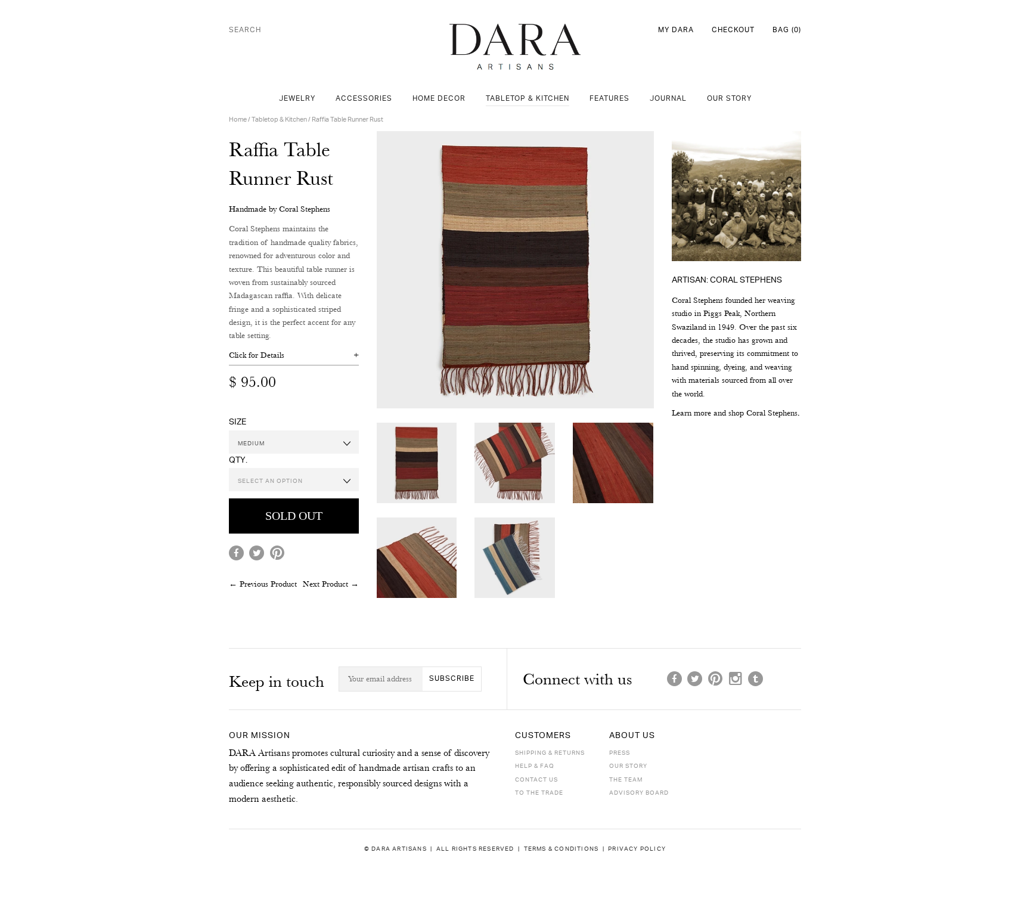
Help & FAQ (534, 766)
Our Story (729, 98)
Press (619, 753)
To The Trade (539, 792)
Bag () (786, 30)
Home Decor (439, 98)
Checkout (733, 30)
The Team (626, 779)
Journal (668, 98)
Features (609, 98)
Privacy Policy (637, 849)
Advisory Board (639, 792)
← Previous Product (263, 583)
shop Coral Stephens (763, 412)
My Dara (676, 30)
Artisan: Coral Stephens (727, 280)
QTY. (238, 460)
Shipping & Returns (550, 753)
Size (237, 422)
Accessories (364, 98)
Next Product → (331, 583)
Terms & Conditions (561, 849)
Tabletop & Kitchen (527, 98)
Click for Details (256, 354)
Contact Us (536, 779)
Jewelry (297, 98)
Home (238, 119)
